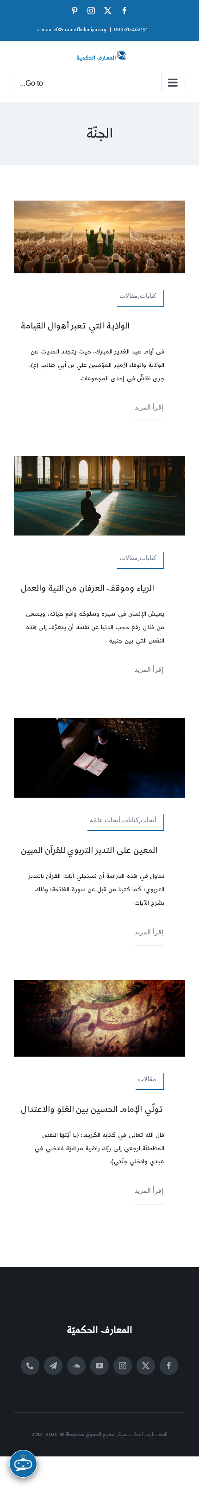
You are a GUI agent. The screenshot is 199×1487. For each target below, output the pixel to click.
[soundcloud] (76, 1365)
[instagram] (122, 1365)
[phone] (30, 1365)
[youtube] (99, 1365)
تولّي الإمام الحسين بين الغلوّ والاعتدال (92, 1109)
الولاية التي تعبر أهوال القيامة (75, 326)
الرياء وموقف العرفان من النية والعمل (87, 588)
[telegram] (53, 1365)
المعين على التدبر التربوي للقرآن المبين (89, 850)
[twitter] (146, 1365)
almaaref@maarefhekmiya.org (71, 29)
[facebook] (169, 1365)
